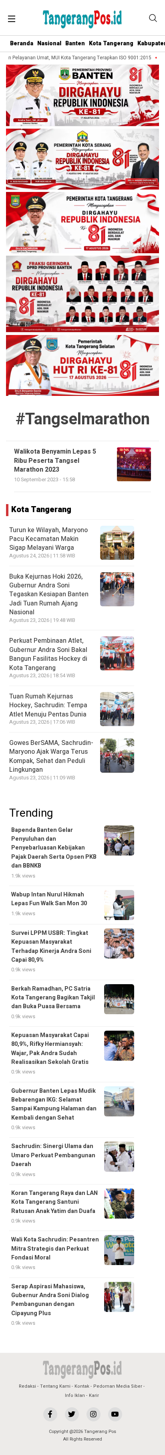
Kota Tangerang (111, 43)
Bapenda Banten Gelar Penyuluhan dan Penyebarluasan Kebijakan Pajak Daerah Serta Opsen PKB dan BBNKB (54, 848)
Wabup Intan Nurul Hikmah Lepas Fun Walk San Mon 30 (49, 899)
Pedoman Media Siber (117, 1386)
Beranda (21, 43)
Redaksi (27, 1386)
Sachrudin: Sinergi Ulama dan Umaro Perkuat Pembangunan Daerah (53, 1155)
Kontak (81, 1386)
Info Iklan (75, 1395)
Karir (94, 1395)
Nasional (49, 43)
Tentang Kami (55, 1386)
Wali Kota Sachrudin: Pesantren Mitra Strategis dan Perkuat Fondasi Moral (55, 1248)
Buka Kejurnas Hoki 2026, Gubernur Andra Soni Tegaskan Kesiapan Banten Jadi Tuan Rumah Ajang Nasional (49, 595)
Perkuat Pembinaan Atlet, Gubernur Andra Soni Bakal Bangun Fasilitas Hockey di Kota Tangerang (48, 654)
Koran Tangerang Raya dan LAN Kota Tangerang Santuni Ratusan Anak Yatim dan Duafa (54, 1202)
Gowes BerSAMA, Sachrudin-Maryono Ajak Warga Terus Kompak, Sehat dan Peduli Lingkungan (51, 756)
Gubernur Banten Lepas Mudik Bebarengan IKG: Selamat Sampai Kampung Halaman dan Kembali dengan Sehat (54, 1104)
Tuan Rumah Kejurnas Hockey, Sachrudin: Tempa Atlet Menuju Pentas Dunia (48, 705)
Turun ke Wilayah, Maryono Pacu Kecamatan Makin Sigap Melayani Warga (48, 539)
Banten (75, 43)
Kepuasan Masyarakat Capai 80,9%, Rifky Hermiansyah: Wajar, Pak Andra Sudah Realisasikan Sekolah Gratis (50, 1048)
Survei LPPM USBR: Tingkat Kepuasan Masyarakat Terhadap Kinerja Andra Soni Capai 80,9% (51, 946)
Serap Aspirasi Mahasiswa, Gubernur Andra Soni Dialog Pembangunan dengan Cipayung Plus (50, 1300)
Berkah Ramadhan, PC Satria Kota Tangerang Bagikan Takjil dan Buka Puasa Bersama (53, 998)
